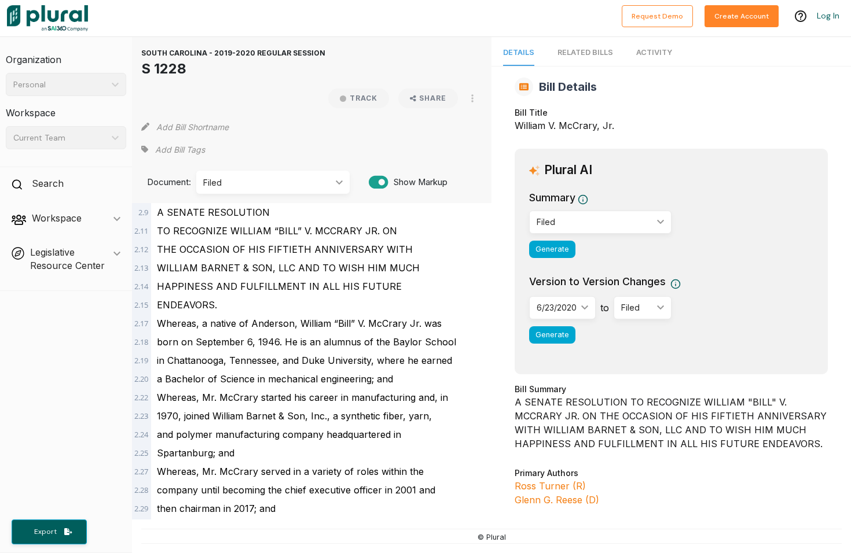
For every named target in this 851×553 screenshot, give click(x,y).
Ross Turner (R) (550, 486)
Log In (828, 15)
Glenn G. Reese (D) (557, 500)
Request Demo (657, 16)
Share (432, 98)
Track (363, 98)
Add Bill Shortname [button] (192, 127)
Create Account (741, 16)
